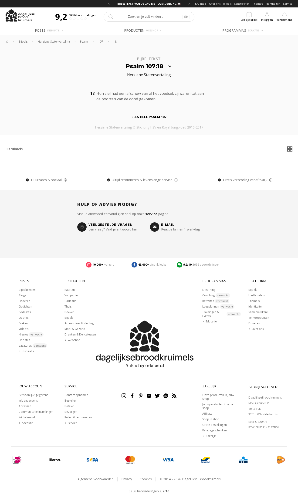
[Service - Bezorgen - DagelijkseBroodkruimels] (281, 460)
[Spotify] (165, 395)
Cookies (146, 479)
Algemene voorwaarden (96, 479)
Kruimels (200, 3)
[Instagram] (124, 395)
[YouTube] (149, 395)
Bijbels (227, 3)
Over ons (214, 3)
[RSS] (174, 395)
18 (115, 41)
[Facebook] (132, 395)
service (151, 214)
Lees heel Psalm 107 (149, 117)
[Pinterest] (140, 395)
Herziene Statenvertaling (54, 41)
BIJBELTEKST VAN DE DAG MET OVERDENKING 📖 (140, 3)
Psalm (84, 41)
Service (287, 3)
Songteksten (242, 3)
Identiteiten (273, 3)
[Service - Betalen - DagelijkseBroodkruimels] (17, 460)
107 (100, 41)
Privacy (126, 479)
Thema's (257, 3)
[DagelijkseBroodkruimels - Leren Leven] (7, 41)
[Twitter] (157, 395)
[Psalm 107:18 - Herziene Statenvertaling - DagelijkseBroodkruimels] (159, 98)
